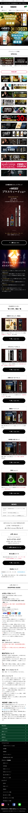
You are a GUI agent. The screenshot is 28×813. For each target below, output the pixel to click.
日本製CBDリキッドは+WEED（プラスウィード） (13, 6)
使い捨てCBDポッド (7, 774)
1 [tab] (13, 67)
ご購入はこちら (15, 242)
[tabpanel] (14, 29)
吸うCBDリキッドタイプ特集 (8, 797)
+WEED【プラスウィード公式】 (9, 745)
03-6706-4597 (15, 539)
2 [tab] (15, 67)
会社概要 (4, 748)
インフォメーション (5, 742)
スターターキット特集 (7, 792)
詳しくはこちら (15, 338)
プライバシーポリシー (7, 754)
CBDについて (5, 786)
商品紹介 (4, 789)
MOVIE (4, 783)
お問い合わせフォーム (15, 547)
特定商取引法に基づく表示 (8, 757)
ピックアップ (4, 780)
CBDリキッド (4, 10)
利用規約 (4, 751)
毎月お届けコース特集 (7, 800)
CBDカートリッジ (12, 10)
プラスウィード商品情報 (6, 760)
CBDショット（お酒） (7, 777)
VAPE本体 (5, 766)
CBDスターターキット (20, 10)
